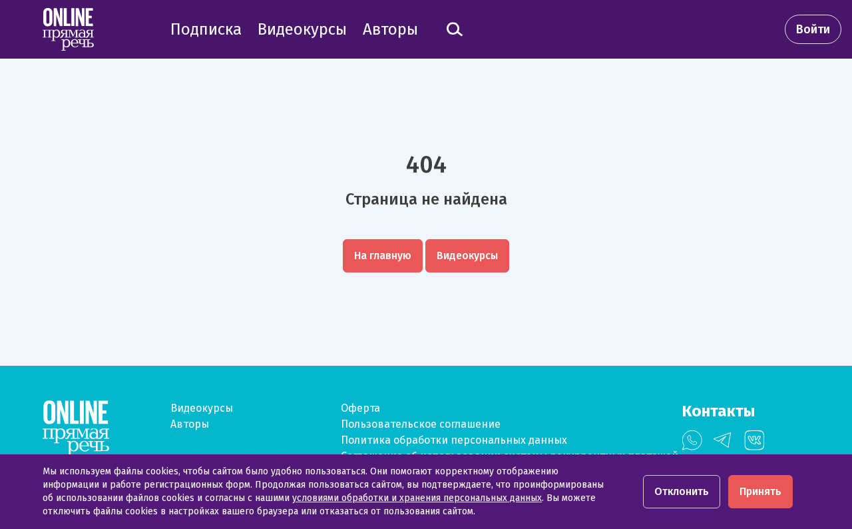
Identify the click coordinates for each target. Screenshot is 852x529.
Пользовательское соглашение (421, 424)
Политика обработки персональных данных (454, 440)
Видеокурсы (201, 408)
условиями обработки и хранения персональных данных (417, 498)
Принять (760, 491)
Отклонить (681, 491)
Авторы (189, 424)
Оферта (360, 408)
